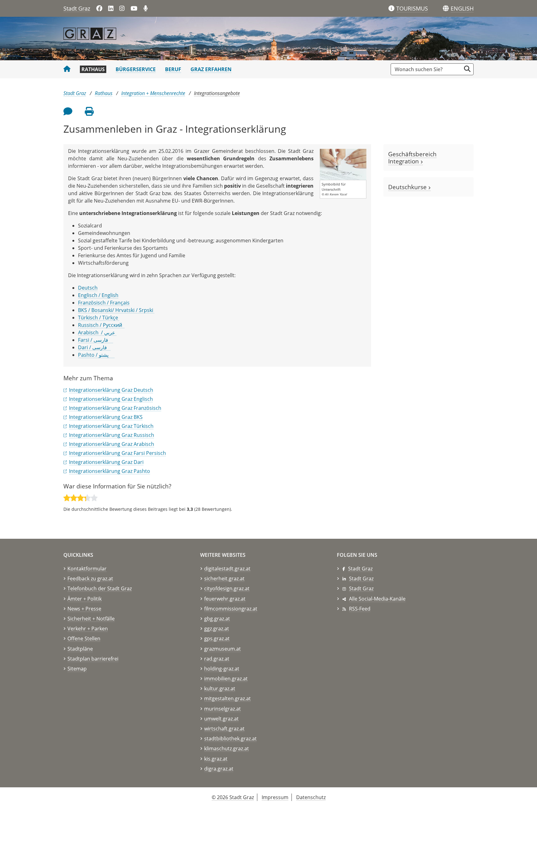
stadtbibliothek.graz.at (230, 738)
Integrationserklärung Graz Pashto (109, 471)
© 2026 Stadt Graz (233, 797)
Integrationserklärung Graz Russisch (111, 435)
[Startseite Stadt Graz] (67, 69)
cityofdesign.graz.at (227, 588)
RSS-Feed (359, 608)
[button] (462, 8)
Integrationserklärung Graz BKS (106, 417)
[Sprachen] (446, 8)
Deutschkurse (408, 187)
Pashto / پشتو (96, 354)
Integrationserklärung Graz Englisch (111, 399)
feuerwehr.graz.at (225, 598)
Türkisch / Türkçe (98, 317)
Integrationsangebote (217, 93)
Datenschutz (311, 797)
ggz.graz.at (216, 628)
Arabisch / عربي (97, 332)
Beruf (173, 69)
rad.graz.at (216, 658)
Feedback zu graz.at (90, 578)
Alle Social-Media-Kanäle (377, 598)
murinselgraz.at (222, 708)
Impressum (275, 797)
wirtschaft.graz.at (224, 728)
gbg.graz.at (217, 618)
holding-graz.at (221, 668)
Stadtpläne (80, 648)
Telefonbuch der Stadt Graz (99, 588)
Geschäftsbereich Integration (412, 157)
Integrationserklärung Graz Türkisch (111, 426)
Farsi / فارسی (95, 339)
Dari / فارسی (94, 347)
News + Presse (84, 608)
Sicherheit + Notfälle (91, 618)
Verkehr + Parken (87, 628)
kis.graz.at (215, 758)
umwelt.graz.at (221, 718)
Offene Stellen (83, 638)
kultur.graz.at (219, 688)
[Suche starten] (467, 69)
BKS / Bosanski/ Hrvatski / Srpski (116, 310)
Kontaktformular (87, 568)
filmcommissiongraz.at (230, 608)
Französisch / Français (104, 302)
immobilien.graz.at (226, 678)
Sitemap (77, 668)
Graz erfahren (211, 69)
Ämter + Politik (84, 598)
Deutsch (88, 287)
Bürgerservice (136, 69)
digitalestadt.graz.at (227, 568)
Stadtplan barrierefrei (92, 658)
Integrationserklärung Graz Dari (106, 462)
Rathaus (93, 69)
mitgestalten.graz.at (227, 698)
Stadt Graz (76, 8)
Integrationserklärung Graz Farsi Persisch (117, 453)
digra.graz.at (218, 768)
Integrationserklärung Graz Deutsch (111, 390)
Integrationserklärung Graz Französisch (115, 408)
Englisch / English (98, 295)
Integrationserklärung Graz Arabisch (111, 444)
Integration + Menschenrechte (153, 93)
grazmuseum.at (222, 648)
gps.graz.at (217, 638)
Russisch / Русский (101, 325)
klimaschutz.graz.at (226, 748)
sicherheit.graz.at (224, 578)
